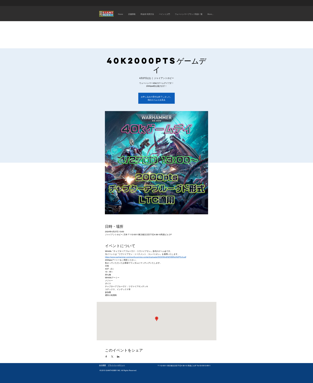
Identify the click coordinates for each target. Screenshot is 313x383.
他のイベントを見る (156, 99)
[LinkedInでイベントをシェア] (118, 357)
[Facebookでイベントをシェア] (106, 357)
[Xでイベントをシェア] (112, 357)
